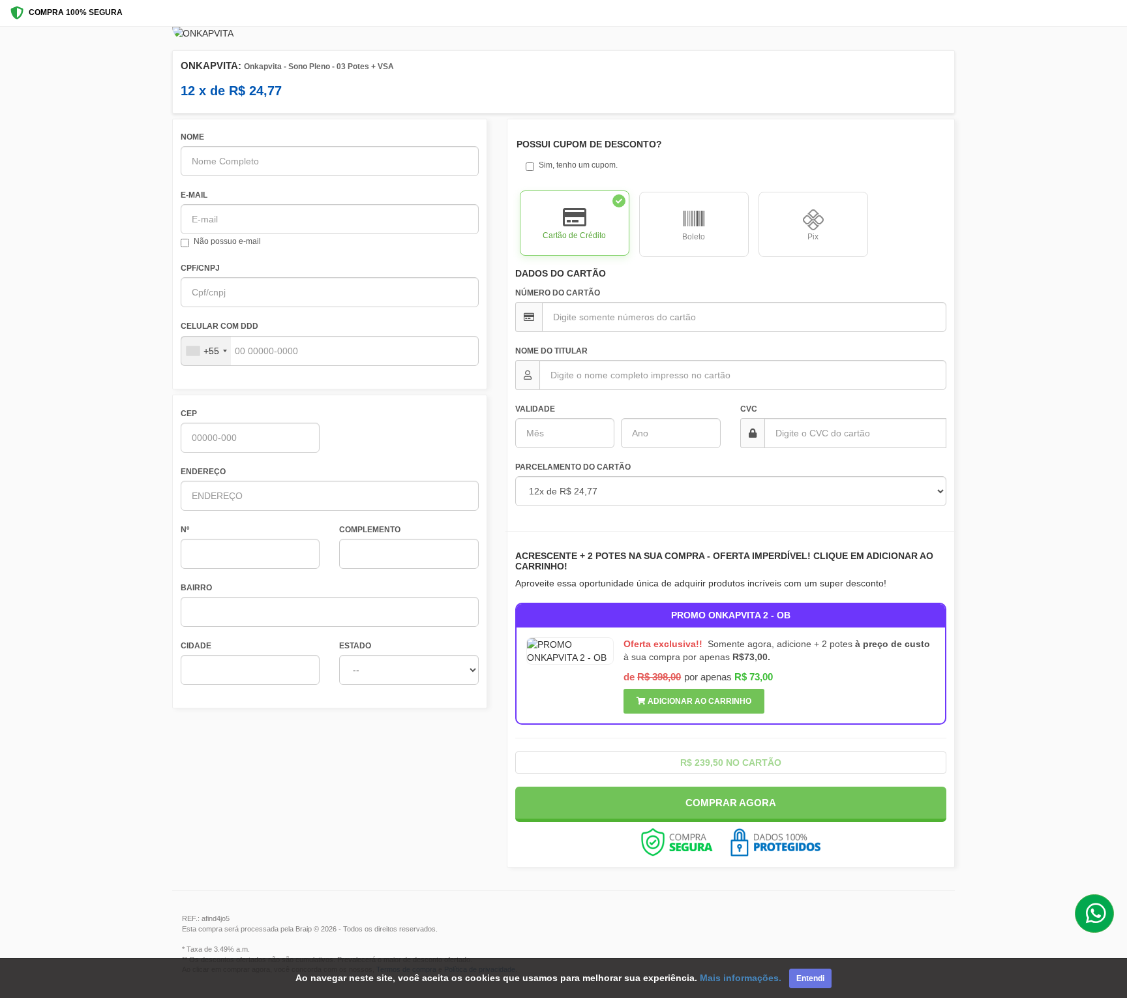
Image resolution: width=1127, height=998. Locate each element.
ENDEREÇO (203, 471)
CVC (748, 409)
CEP (189, 413)
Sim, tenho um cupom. (578, 165)
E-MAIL (194, 195)
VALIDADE (535, 409)
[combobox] (206, 351)
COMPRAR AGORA (730, 802)
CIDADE (196, 645)
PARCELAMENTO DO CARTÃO (573, 467)
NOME (192, 137)
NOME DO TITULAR (551, 350)
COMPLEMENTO (369, 529)
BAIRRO (196, 587)
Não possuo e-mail (227, 241)
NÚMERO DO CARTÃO (557, 292)
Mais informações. (740, 978)
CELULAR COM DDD (219, 326)
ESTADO (355, 645)
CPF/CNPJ (200, 268)
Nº (185, 529)
